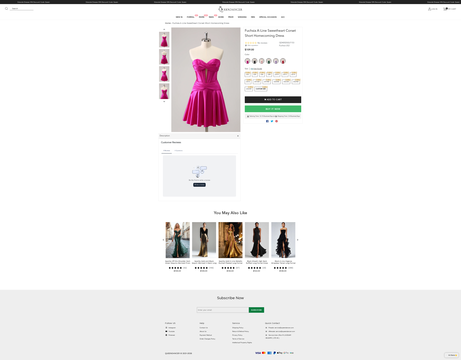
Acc (283, 17)
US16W (257, 82)
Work (221, 17)
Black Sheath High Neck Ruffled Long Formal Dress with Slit (257, 263)
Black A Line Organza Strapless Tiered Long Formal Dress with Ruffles (283, 263)
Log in (434, 9)
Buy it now (273, 109)
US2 (247, 74)
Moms (202, 16)
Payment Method (206, 335)
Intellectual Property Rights (242, 342)
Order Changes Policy (207, 339)
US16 (248, 82)
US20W (276, 82)
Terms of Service (238, 339)
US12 (285, 74)
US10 (277, 74)
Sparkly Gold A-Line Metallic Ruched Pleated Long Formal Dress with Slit (230, 263)
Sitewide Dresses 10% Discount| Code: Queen (33, 2)
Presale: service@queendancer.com (281, 327)
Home (168, 23)
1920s (211, 16)
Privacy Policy (237, 335)
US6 (262, 74)
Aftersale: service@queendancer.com (281, 331)
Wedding (242, 17)
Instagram (172, 327)
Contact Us (204, 327)
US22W (286, 82)
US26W (249, 89)
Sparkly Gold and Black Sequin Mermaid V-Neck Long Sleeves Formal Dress (204, 263)
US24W (296, 82)
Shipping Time (282, 116)
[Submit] (6, 7)
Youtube (171, 331)
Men (253, 17)
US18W (266, 82)
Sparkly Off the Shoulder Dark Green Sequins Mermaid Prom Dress (177, 263)
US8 (269, 74)
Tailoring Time (254, 116)
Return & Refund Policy (240, 331)
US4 (254, 74)
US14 (293, 74)
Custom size (261, 89)
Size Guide (258, 69)
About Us (203, 331)
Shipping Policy (237, 327)
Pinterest (171, 335)
